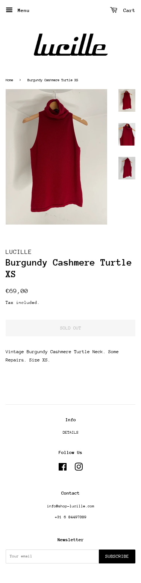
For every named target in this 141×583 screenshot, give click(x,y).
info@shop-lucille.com (70, 506)
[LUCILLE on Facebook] (62, 469)
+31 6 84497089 (70, 517)
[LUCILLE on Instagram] (78, 469)
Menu (22, 10)
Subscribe (117, 556)
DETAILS (71, 432)
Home (9, 80)
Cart (127, 10)
